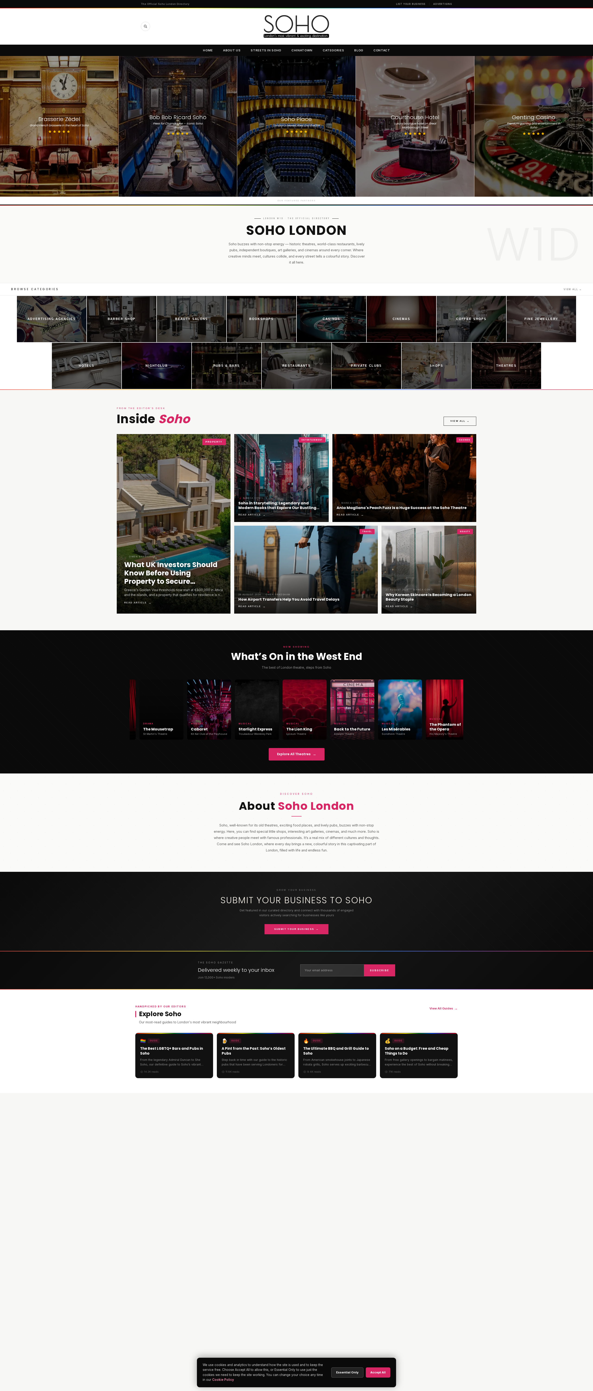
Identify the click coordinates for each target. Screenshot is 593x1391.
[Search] (145, 26)
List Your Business (411, 4)
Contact (381, 50)
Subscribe (379, 970)
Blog (358, 50)
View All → (573, 289)
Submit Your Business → (296, 929)
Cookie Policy (223, 1380)
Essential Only (347, 1372)
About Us (231, 50)
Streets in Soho (266, 50)
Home (208, 50)
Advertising (442, 4)
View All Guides (443, 1008)
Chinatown (301, 50)
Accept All (378, 1372)
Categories (333, 50)
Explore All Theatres (296, 754)
